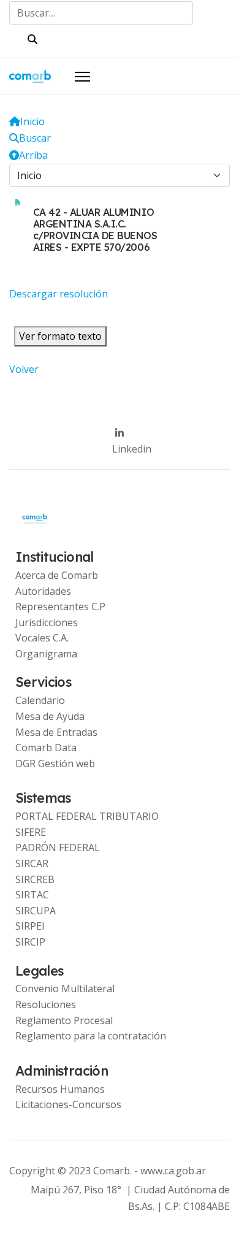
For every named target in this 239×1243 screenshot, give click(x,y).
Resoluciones (45, 1004)
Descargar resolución (58, 293)
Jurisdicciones (46, 622)
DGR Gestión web (55, 763)
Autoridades (43, 591)
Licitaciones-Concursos (68, 1104)
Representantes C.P (60, 606)
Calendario (40, 700)
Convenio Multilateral (65, 988)
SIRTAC (32, 894)
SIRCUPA (35, 910)
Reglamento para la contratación (90, 1035)
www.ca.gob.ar (173, 1170)
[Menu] (82, 76)
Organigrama (46, 653)
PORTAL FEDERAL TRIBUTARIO (87, 816)
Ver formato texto (60, 336)
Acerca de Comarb (56, 575)
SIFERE (30, 832)
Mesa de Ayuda (50, 716)
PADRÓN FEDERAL (57, 847)
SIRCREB (35, 879)
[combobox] (101, 13)
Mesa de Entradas (56, 732)
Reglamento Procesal (64, 1020)
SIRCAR (31, 863)
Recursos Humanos (60, 1089)
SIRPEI (30, 926)
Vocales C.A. (42, 637)
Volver (24, 369)
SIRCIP (30, 942)
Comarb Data (46, 747)
